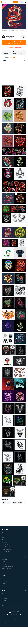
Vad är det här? (14, 57)
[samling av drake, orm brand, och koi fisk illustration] (10, 270)
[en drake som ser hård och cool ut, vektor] (8, 141)
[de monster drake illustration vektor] (19, 374)
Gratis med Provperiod (14, 42)
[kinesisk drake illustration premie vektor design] (19, 116)
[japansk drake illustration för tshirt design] (8, 211)
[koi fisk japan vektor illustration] (8, 199)
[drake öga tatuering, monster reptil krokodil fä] (8, 530)
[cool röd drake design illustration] (8, 248)
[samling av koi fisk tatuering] (9, 289)
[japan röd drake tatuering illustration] (7, 166)
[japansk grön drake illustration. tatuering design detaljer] (18, 258)
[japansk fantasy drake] (8, 104)
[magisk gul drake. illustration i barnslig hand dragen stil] (8, 447)
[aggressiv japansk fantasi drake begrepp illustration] (18, 314)
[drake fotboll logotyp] (8, 484)
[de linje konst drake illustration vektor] (8, 412)
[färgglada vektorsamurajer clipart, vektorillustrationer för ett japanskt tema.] (13, 236)
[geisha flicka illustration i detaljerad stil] (13, 223)
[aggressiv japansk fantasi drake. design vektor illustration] (8, 316)
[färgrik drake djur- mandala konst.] (8, 387)
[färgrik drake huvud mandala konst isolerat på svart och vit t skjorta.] (8, 507)
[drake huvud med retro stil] (8, 361)
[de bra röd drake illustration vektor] (7, 374)
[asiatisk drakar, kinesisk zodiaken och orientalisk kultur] (8, 552)
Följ (23, 37)
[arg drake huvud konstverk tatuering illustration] (8, 349)
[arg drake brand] (7, 459)
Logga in (21, 2)
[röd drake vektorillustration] (8, 260)
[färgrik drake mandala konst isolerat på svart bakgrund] (8, 436)
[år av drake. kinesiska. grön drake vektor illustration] (8, 336)
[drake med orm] (8, 588)
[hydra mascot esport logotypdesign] (8, 576)
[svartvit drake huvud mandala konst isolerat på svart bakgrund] (7, 541)
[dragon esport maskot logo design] (8, 564)
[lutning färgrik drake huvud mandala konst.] (8, 613)
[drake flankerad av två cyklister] (6, 279)
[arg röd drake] (8, 601)
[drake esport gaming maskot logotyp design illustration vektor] (19, 459)
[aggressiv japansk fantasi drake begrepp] (13, 91)
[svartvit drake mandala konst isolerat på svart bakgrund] (7, 518)
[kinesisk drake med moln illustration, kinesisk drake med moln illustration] (8, 178)
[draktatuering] (8, 129)
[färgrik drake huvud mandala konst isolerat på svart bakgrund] (8, 424)
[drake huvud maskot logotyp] (18, 518)
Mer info (4, 60)
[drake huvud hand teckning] (8, 496)
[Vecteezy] (2, 2)
